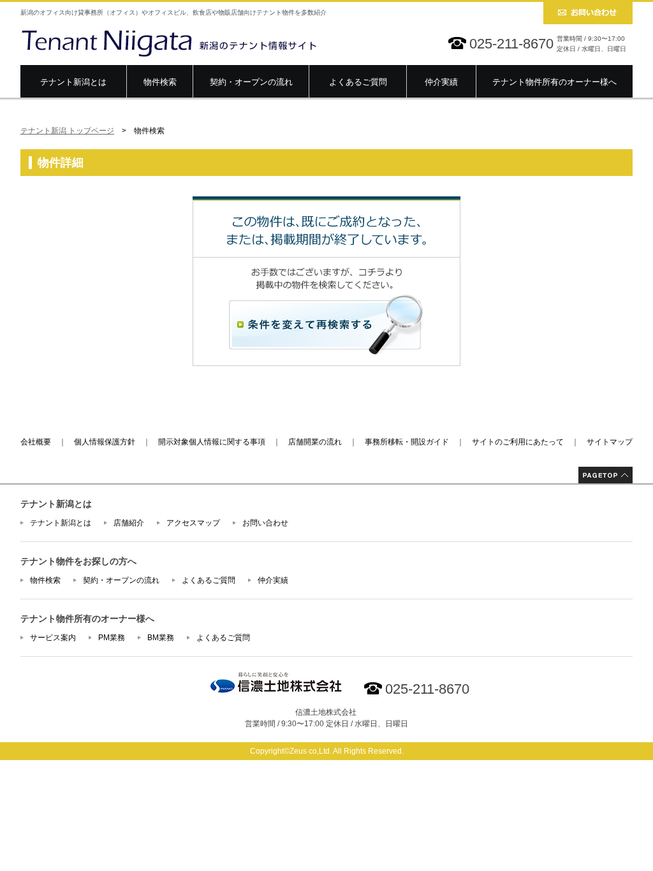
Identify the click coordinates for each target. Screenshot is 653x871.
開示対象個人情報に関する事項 (211, 441)
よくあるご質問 (358, 82)
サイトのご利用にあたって (518, 441)
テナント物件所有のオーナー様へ (554, 82)
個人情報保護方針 (104, 441)
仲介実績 (441, 82)
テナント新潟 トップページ (67, 130)
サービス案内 (53, 637)
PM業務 (111, 637)
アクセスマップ (193, 522)
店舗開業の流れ (315, 441)
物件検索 (160, 82)
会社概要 (35, 441)
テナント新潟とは (73, 82)
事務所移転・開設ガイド (407, 441)
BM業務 (160, 637)
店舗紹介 (129, 522)
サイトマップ (610, 441)
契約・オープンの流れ (251, 82)
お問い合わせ (265, 522)
